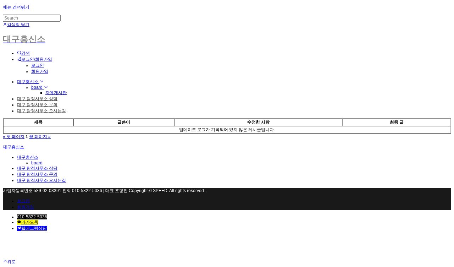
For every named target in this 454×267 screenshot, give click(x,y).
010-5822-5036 (32, 216)
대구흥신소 (28, 81)
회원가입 (39, 71)
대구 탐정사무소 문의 (37, 104)
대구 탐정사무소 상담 (37, 98)
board (37, 87)
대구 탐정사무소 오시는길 (41, 110)
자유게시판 (56, 92)
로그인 (37, 65)
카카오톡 (29, 222)
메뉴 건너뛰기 (16, 7)
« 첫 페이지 (13, 136)
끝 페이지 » (40, 136)
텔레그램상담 (34, 228)
